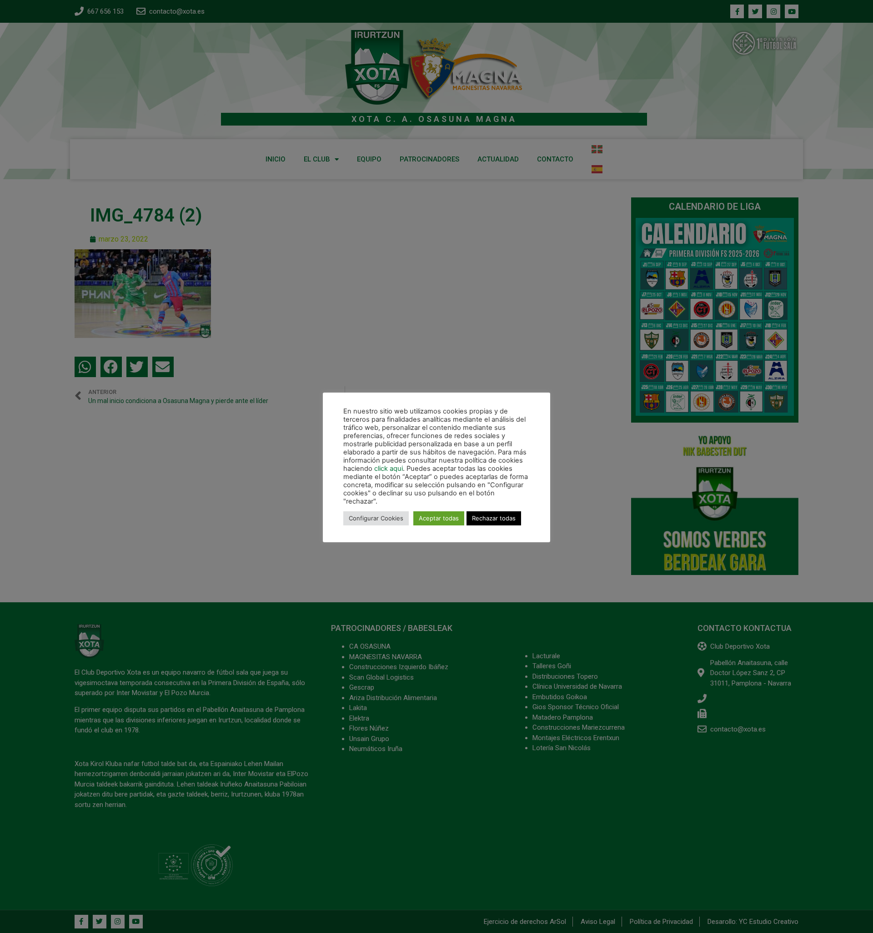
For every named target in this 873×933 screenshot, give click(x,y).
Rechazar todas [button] (494, 518)
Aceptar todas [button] (439, 518)
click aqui (388, 468)
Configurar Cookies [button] (376, 518)
